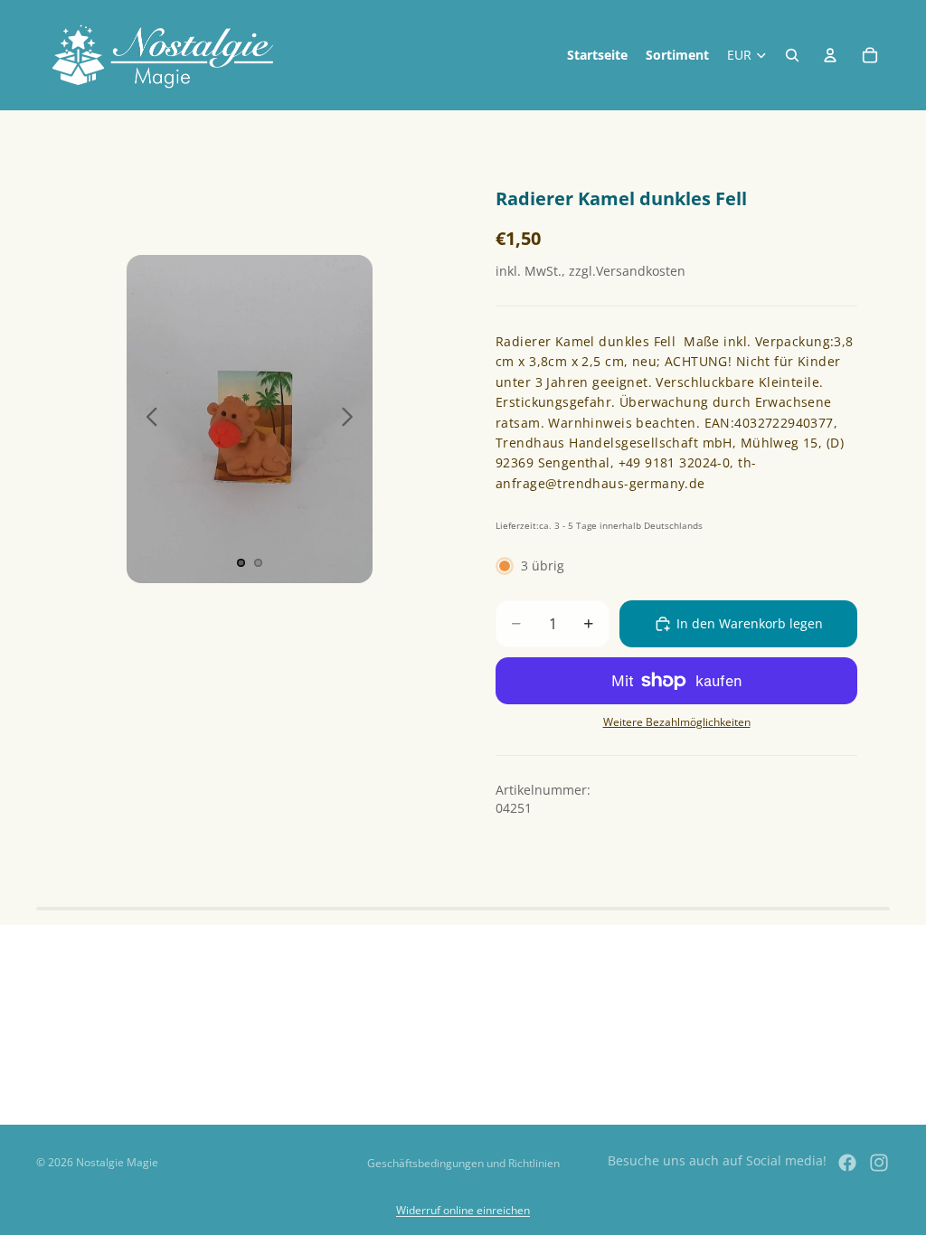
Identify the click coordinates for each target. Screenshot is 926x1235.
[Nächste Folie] (352, 419)
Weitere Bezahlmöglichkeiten (677, 722)
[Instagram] (879, 1163)
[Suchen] (792, 55)
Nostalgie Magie (117, 1162)
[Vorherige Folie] (147, 419)
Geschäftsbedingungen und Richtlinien (463, 1163)
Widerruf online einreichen (463, 1210)
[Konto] (830, 55)
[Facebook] (847, 1163)
